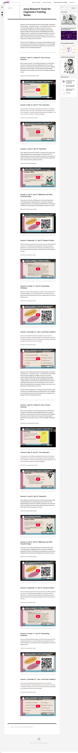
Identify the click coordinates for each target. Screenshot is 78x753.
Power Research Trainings (60, 2)
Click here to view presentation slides (29, 117)
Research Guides (47, 2)
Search (62, 6)
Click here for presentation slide (27, 300)
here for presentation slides (30, 209)
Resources (10, 8)
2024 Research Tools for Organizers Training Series (70, 82)
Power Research (18, 726)
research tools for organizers (27, 726)
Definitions (68, 92)
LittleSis (12, 726)
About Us (72, 2)
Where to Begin (36, 2)
